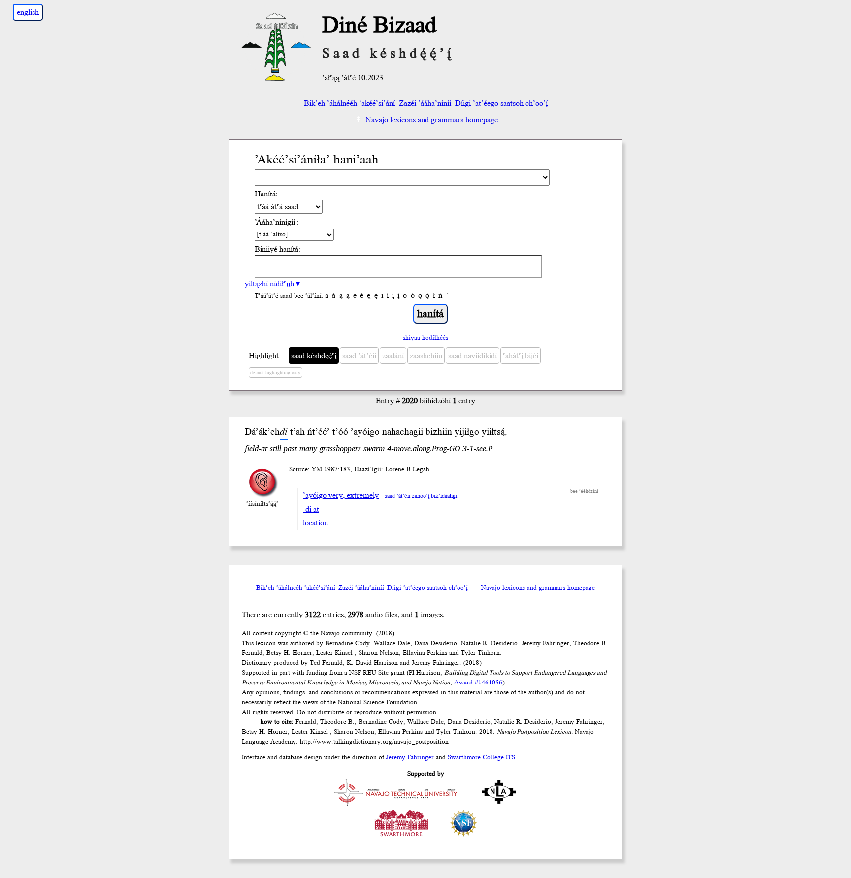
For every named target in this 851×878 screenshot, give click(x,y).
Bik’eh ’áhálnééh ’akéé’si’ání (349, 103)
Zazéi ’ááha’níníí (425, 103)
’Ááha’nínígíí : (277, 222)
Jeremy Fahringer (410, 757)
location (315, 523)
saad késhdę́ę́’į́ (313, 355)
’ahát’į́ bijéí (520, 355)
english (28, 12)
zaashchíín (426, 355)
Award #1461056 (478, 682)
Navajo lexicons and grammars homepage (431, 120)
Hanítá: (266, 194)
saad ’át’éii (359, 355)
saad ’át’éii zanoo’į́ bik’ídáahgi (421, 496)
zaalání (393, 355)
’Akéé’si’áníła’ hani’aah (317, 159)
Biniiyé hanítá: (277, 249)
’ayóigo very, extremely (341, 495)
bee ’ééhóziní (584, 491)
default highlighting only (275, 372)
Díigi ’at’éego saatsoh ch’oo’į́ (501, 103)
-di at (311, 509)
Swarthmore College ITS (481, 757)
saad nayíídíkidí (472, 355)
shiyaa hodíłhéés (425, 338)
